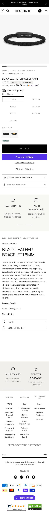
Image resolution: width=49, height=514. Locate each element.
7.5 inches (36, 99)
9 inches (13, 113)
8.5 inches (36, 106)
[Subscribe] (45, 454)
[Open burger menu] (46, 11)
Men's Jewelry (27, 70)
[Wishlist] (35, 11)
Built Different (14, 238)
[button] (8, 11)
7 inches (13, 99)
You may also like (30, 238)
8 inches (13, 106)
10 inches (13, 120)
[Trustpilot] (33, 477)
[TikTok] (21, 477)
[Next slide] (29, 225)
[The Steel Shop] (23, 11)
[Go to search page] (8, 11)
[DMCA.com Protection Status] (35, 510)
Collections (14, 70)
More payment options (24, 163)
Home (4, 70)
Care (4, 238)
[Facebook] (27, 477)
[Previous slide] (3, 4)
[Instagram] (16, 477)
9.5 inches (36, 113)
